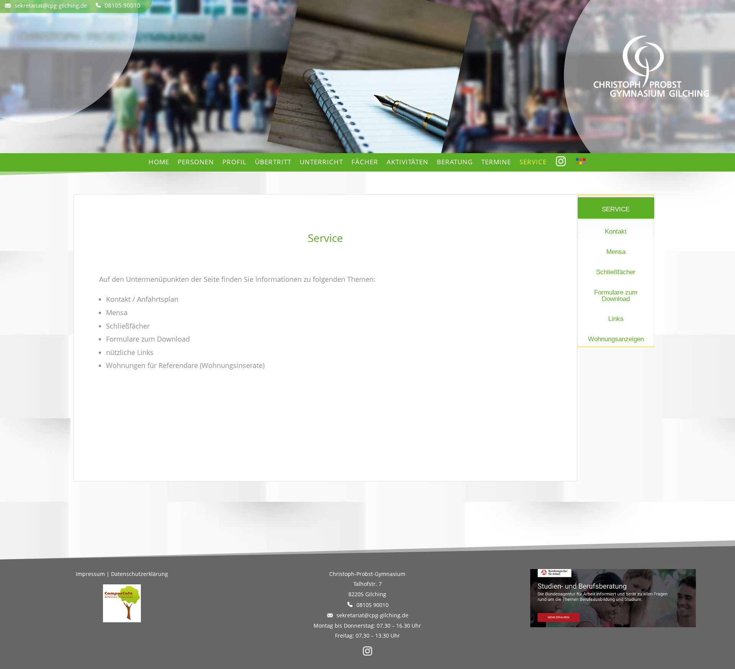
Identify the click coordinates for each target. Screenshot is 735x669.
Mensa (616, 251)
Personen (196, 161)
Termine (496, 161)
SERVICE (616, 209)
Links (616, 318)
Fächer (364, 161)
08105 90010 (120, 5)
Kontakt (616, 231)
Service (533, 161)
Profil (234, 161)
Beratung (455, 161)
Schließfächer (615, 272)
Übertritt (273, 161)
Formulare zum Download (615, 296)
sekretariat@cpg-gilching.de (53, 5)
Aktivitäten (407, 161)
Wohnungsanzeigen (616, 339)
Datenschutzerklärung (139, 573)
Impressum (90, 573)
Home (159, 161)
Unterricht (321, 161)
